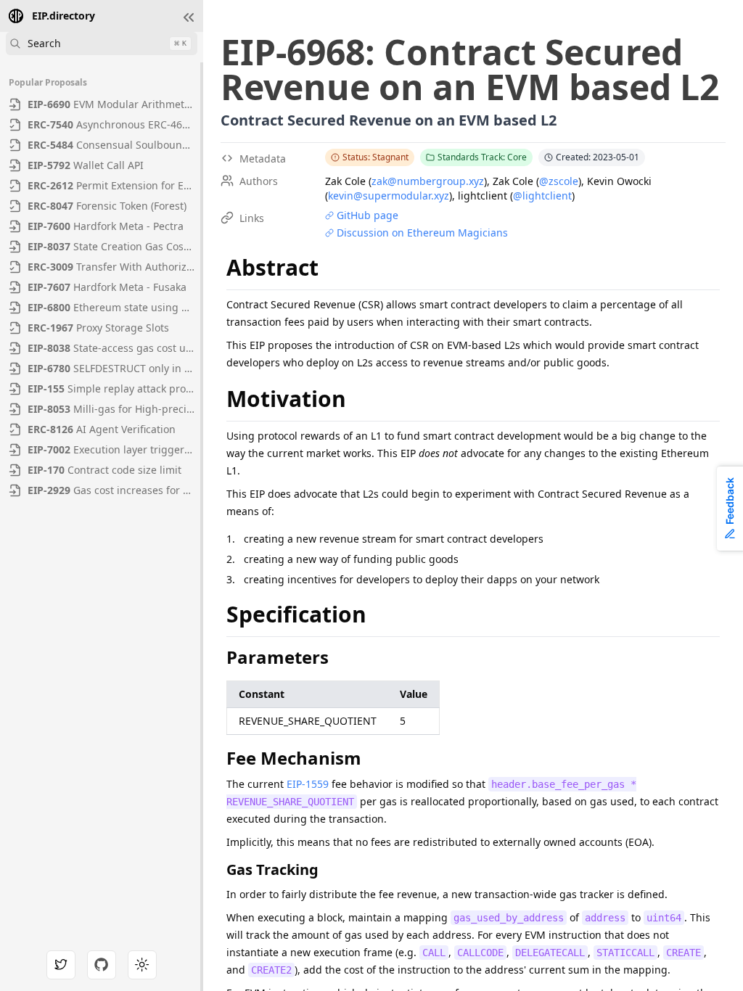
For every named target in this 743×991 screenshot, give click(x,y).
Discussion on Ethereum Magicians (422, 232)
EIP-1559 (308, 784)
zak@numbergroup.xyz (428, 181)
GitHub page (367, 215)
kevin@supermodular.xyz (388, 195)
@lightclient (542, 195)
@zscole (558, 181)
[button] (188, 17)
